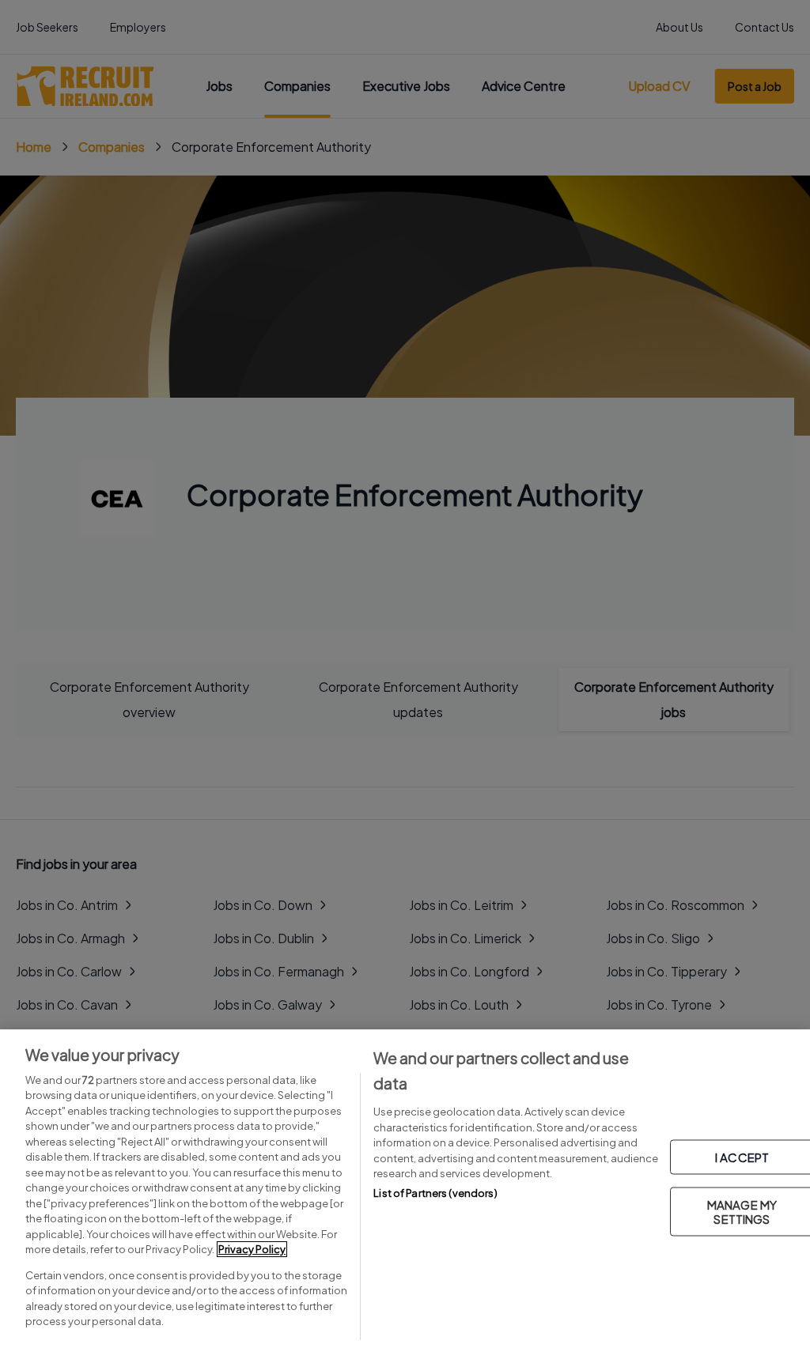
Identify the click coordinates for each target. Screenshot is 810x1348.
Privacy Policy (252, 1249)
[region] (405, 1188)
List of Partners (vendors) (435, 1193)
